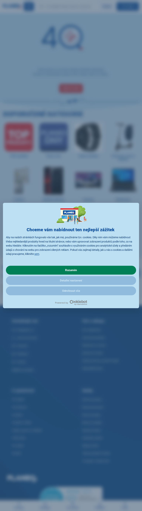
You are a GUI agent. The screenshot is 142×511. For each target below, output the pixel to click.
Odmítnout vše (71, 291)
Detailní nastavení (71, 280)
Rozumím (71, 270)
